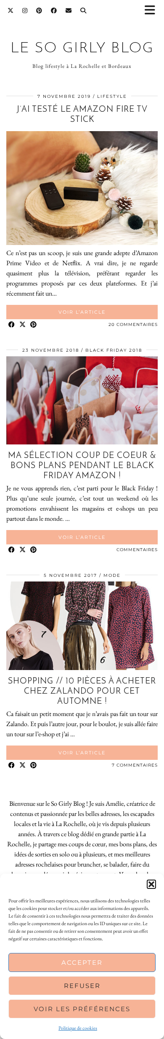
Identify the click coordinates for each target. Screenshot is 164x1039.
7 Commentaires (135, 765)
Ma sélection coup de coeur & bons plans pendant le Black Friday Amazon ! (82, 466)
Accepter (82, 962)
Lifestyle (112, 96)
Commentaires (137, 549)
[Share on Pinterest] (33, 324)
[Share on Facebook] (11, 324)
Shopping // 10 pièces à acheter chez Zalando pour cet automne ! (82, 691)
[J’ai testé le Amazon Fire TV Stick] (82, 242)
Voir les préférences (82, 1009)
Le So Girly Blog (82, 48)
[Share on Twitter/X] (22, 324)
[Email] (69, 10)
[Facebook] (54, 10)
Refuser (82, 986)
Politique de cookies (77, 1028)
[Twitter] (11, 10)
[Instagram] (25, 10)
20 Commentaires (133, 324)
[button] (153, 10)
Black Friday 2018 (113, 350)
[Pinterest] (39, 10)
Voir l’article (82, 312)
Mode (112, 575)
